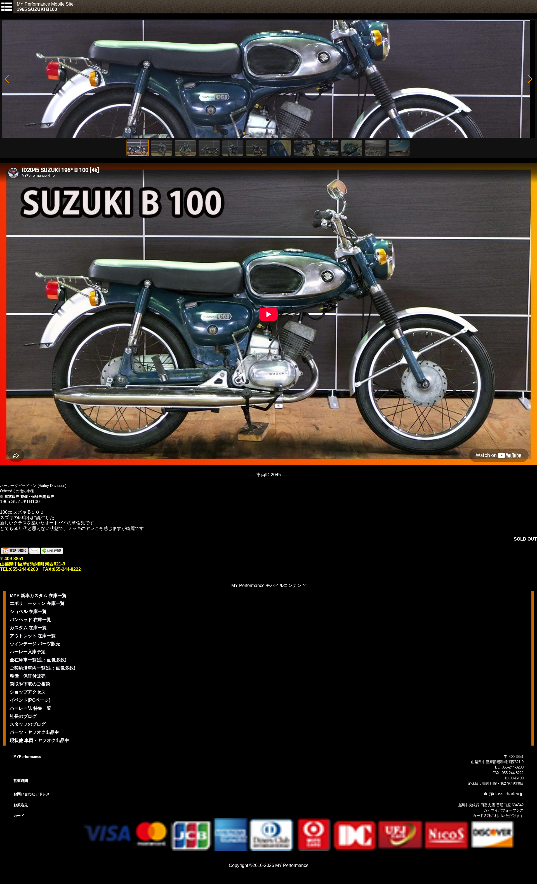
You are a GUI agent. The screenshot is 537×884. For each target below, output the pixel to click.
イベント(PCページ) (30, 700)
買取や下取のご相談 (30, 684)
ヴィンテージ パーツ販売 (35, 643)
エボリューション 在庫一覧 (37, 603)
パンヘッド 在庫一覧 (30, 619)
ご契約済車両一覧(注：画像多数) (42, 668)
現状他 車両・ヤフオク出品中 (39, 740)
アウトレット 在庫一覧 (33, 635)
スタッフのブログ (28, 724)
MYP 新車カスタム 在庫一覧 (38, 595)
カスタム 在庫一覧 (28, 627)
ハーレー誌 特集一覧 (30, 708)
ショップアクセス (28, 692)
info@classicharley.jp (502, 793)
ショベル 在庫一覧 (28, 611)
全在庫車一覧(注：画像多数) (38, 659)
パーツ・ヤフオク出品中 (34, 732)
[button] (6, 79)
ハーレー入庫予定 (28, 651)
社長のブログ (23, 716)
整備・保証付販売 (28, 676)
